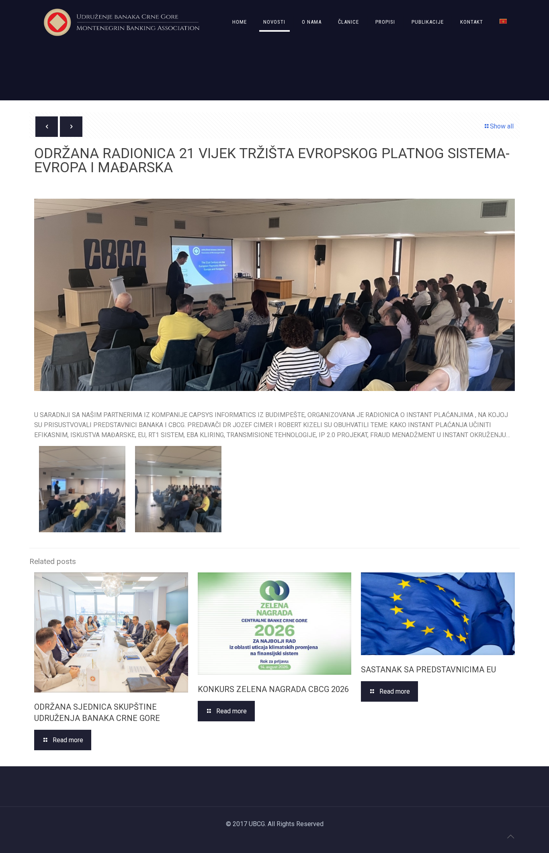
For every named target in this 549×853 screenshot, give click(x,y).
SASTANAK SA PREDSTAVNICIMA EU (428, 669)
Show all (502, 126)
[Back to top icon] (510, 836)
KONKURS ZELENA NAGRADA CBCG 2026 (273, 689)
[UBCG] (121, 22)
